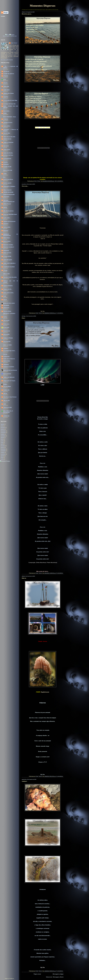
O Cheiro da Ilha (7, 256)
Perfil (4, 296)
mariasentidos (6, 227)
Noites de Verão (7, 252)
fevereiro (3, 427)
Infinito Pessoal (7, 203)
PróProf (5, 317)
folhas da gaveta (7, 190)
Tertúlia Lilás (6, 390)
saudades (5, 348)
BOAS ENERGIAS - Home (9, 116)
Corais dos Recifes (8, 153)
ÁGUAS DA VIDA (7, 407)
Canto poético (6, 126)
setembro (3, 435)
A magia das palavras (8, 73)
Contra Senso (6, 149)
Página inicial (37, 974)
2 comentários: (59, 313)
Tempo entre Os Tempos (9, 380)
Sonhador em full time (8, 366)
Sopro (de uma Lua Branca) (10, 370)
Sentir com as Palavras (9, 358)
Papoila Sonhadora (8, 285)
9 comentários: (59, 971)
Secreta (5, 354)
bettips (5, 113)
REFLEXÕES (6, 334)
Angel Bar (5, 96)
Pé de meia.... (6, 324)
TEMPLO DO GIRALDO (8, 377)
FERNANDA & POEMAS (9, 186)
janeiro (2, 429)
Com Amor (6, 145)
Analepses (24, 781)
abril (2, 444)
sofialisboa (6, 364)
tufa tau (5, 393)
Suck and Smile (7, 373)
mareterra (5, 223)
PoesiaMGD (6, 305)
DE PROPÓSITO (7, 158)
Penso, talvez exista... (8, 292)
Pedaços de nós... (7, 289)
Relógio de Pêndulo (8, 338)
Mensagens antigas (58, 974)
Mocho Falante (7, 241)
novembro (3, 432)
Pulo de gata (6, 320)
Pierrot (5, 299)
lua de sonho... (6, 217)
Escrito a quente (7, 183)
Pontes (23, 318)
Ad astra (5, 82)
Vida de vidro (6, 400)
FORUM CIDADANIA (8, 192)
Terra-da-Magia (7, 386)
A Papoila (5, 75)
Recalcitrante (6, 331)
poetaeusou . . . (7, 307)
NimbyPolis (6, 250)
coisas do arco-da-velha (9, 136)
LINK (42, 385)
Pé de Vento (6, 327)
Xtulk (4, 404)
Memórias (5, 230)
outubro (3, 434)
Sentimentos (6, 356)
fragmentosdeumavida (9, 194)
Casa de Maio (6, 133)
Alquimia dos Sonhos (8, 93)
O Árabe (5, 270)
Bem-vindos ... (6, 111)
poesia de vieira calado (9, 303)
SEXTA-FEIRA (6, 361)
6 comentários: (59, 776)
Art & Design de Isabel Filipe (10, 100)
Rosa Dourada (6, 341)
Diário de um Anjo (7, 170)
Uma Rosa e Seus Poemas (10, 397)
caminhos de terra (7, 122)
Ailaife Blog (6, 86)
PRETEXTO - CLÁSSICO (9, 313)
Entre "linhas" (14, 43)
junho (2, 440)
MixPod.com (14, 36)
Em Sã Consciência (8, 179)
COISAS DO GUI (7, 139)
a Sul (4, 79)
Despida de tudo (7, 166)
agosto (2, 424)
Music (4, 36)
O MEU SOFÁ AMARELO (9, 263)
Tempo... (5, 384)
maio (2, 425)
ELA (4, 177)
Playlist (7, 36)
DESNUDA (6, 164)
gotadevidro (6, 196)
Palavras (24, 578)
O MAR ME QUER (7, 259)
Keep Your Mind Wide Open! (10, 214)
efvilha (5, 173)
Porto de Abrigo (7, 311)
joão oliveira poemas (8, 210)
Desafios (5, 162)
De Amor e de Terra (8, 155)
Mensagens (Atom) (58, 977)
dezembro (3, 430)
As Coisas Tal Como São (9, 103)
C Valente (5, 119)
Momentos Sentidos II (8, 247)
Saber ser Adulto (7, 344)
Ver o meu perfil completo (7, 59)
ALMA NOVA (6, 89)
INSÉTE (5, 207)
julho (2, 439)
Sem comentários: (59, 181)
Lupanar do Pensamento (9, 221)
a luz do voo (6, 71)
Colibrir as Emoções (8, 142)
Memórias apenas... (27, 14)
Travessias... (25, 186)
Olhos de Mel (6, 273)
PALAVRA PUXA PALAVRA (10, 277)
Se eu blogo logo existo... (9, 350)
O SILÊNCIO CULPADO (9, 266)
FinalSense (11, 978)
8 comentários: (59, 573)
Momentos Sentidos (8, 244)
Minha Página (6, 237)
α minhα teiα (6, 415)
